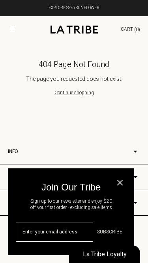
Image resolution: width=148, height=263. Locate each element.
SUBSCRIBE (109, 232)
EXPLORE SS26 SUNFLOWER (74, 8)
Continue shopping (74, 92)
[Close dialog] (120, 182)
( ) (130, 29)
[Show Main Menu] (12, 29)
